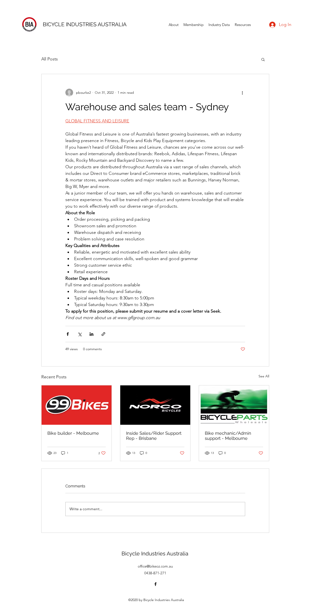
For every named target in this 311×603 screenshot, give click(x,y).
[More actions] (242, 92)
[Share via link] (103, 334)
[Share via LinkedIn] (91, 334)
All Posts (49, 59)
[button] (263, 59)
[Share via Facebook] (67, 334)
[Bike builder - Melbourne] (77, 405)
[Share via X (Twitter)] (79, 334)
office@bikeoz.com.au (155, 566)
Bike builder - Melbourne (73, 433)
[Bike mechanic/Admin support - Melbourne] (234, 405)
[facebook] (155, 584)
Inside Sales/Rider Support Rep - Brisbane (153, 436)
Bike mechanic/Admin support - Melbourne (228, 436)
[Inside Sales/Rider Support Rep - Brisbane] (155, 405)
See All (264, 376)
